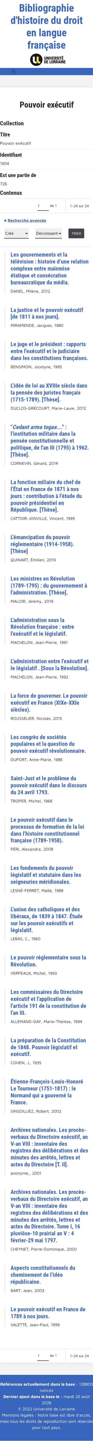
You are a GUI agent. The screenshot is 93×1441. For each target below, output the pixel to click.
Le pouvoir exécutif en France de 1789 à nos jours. (48, 1313)
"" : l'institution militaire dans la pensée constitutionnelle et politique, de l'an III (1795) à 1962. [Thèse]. (50, 441)
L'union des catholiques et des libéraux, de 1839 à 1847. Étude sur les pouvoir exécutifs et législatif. (47, 919)
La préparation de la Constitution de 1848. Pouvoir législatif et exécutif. (48, 1047)
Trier (76, 233)
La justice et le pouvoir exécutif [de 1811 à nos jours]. (47, 313)
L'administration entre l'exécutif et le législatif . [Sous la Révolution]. (50, 664)
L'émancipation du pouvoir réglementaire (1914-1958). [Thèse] (42, 544)
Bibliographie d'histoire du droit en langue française (47, 26)
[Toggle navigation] (13, 71)
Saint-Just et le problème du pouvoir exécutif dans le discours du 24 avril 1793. (49, 785)
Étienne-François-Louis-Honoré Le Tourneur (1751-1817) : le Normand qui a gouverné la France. (47, 1092)
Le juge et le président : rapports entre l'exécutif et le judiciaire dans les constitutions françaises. (49, 351)
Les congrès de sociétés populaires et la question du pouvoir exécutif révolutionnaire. (48, 744)
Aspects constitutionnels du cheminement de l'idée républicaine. (43, 1274)
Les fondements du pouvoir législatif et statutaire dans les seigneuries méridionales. (46, 874)
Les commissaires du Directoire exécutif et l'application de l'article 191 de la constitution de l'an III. (48, 1002)
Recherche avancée (27, 220)
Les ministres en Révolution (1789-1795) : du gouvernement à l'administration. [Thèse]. (49, 585)
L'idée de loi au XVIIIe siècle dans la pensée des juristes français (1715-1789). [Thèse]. (49, 392)
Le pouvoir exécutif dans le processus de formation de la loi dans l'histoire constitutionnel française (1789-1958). (47, 830)
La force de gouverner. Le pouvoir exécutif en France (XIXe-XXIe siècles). (49, 702)
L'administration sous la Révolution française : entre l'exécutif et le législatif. (42, 627)
